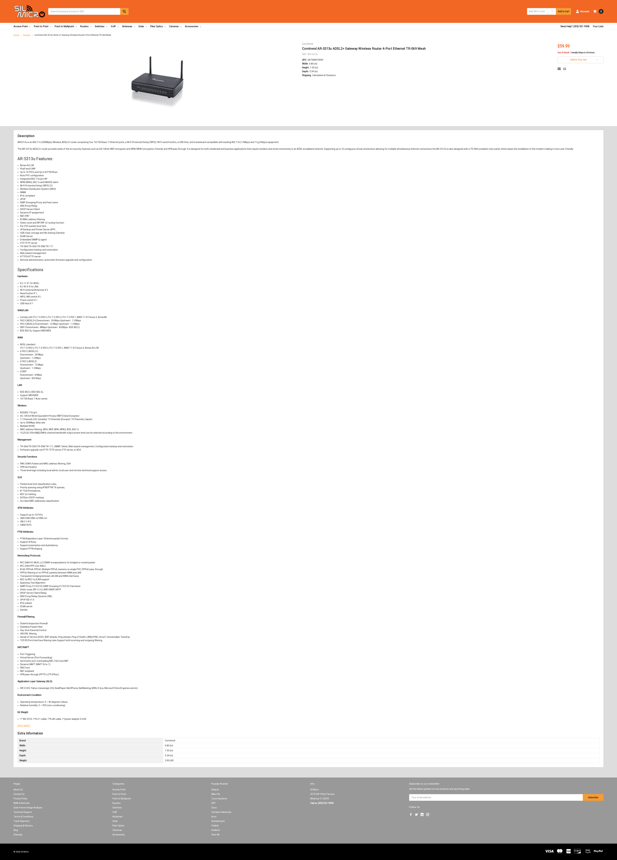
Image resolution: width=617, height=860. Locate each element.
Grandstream (218, 821)
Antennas (127, 26)
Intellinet (215, 830)
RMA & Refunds (21, 803)
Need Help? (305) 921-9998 (575, 26)
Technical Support (22, 812)
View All (215, 834)
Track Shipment (21, 821)
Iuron (213, 816)
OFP (213, 803)
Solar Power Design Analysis (27, 807)
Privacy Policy (20, 798)
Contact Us (19, 794)
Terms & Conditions (23, 816)
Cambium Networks (221, 812)
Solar (141, 26)
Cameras (174, 26)
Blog (15, 830)
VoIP (113, 26)
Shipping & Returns (23, 825)
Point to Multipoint (64, 26)
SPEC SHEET (24, 725)
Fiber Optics (156, 26)
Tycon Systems (219, 798)
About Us (18, 789)
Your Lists (598, 26)
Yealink (215, 825)
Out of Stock (576, 52)
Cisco (214, 807)
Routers (84, 26)
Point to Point (41, 26)
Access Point (20, 26)
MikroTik (215, 794)
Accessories (191, 26)
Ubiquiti (215, 789)
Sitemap (17, 834)
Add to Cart (563, 11)
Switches (99, 26)
